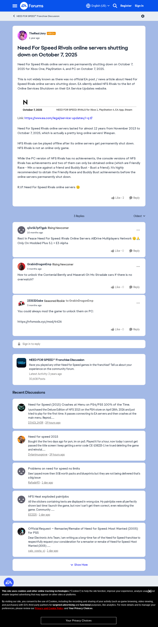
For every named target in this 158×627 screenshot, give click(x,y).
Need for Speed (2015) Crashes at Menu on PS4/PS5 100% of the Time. (79, 405)
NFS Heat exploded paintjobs (48, 497)
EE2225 (32, 514)
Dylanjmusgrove (37, 454)
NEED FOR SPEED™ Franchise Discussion (38, 16)
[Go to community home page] (32, 6)
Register (126, 5)
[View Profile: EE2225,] (21, 499)
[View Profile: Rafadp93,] (21, 471)
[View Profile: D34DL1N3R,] (21, 407)
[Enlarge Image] (79, 104)
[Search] (115, 5)
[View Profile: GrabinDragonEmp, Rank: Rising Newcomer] (21, 266)
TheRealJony (37, 33)
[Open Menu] (142, 16)
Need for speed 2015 (43, 437)
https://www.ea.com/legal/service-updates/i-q (56, 118)
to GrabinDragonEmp (79, 300)
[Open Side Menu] (15, 6)
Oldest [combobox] (139, 216)
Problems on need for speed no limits (54, 468)
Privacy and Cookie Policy (49, 608)
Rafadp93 (34, 482)
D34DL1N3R (35, 422)
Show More (81, 565)
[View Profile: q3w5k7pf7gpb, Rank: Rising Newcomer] (21, 230)
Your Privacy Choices (79, 620)
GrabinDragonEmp (39, 264)
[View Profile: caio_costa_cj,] (21, 531)
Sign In (139, 5)
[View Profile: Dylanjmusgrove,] (21, 439)
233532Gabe (35, 300)
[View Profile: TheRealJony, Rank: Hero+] (22, 35)
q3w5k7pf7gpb (37, 228)
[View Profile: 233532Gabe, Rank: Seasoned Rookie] (21, 303)
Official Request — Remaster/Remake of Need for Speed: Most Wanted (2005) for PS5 (83, 531)
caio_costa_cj (36, 550)
